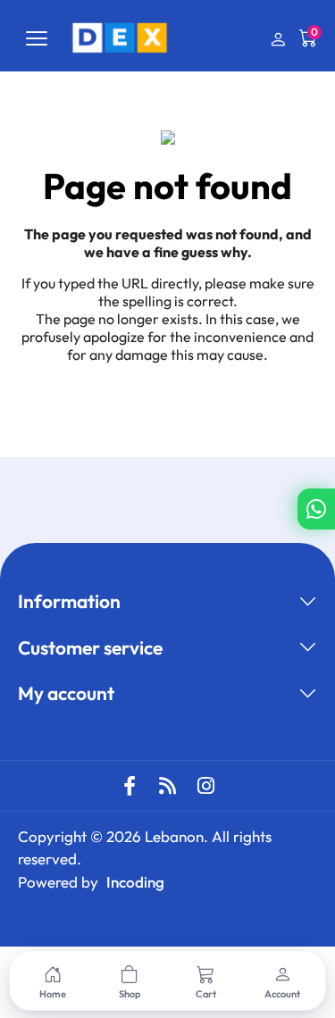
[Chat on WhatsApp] (316, 509)
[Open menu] (36, 38)
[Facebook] (129, 786)
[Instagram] (206, 786)
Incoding (135, 881)
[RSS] (168, 786)
